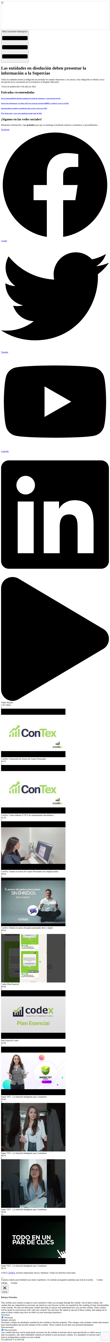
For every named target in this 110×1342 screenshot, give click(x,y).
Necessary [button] (5, 1315)
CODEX (11, 1273)
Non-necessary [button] (7, 1327)
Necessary (8, 1317)
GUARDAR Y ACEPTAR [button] (12, 1339)
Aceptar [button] (14, 1283)
